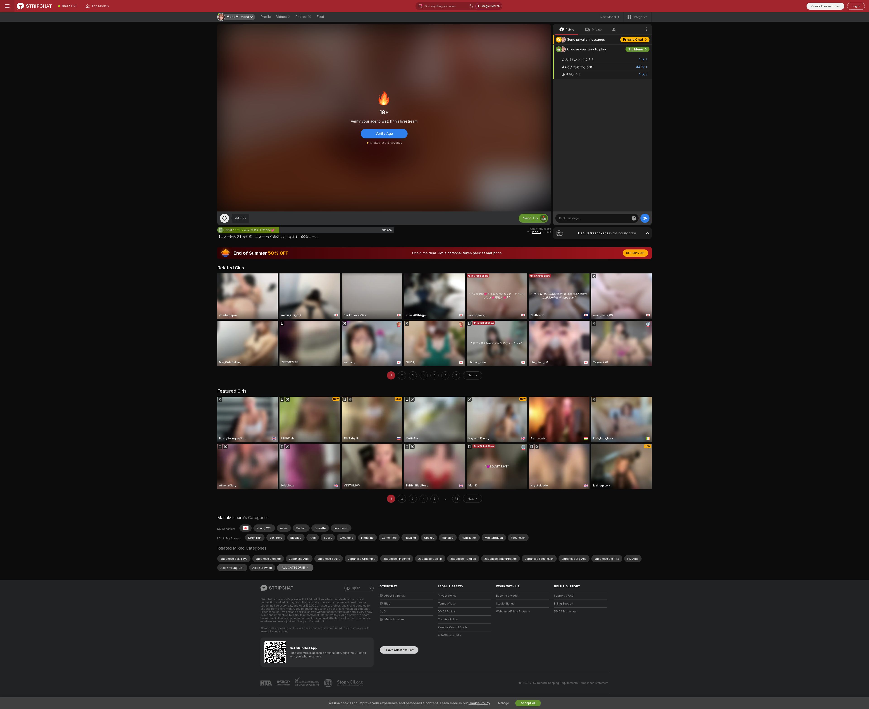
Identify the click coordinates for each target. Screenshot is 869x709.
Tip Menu (635, 49)
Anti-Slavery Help (449, 635)
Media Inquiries (394, 619)
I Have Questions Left (399, 650)
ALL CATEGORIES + (295, 567)
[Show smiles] (634, 218)
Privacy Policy (447, 595)
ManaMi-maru (230, 517)
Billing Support (563, 603)
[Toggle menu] (7, 6)
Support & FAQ (563, 595)
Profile (265, 17)
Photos (303, 17)
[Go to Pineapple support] (328, 683)
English (355, 588)
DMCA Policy (446, 611)
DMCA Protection (565, 611)
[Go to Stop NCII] (350, 683)
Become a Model (507, 595)
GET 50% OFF (635, 253)
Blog (387, 603)
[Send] (644, 218)
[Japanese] (245, 528)
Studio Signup (505, 603)
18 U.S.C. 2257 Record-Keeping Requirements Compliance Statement (563, 683)
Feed (320, 17)
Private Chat (633, 39)
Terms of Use (447, 603)
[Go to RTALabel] (266, 683)
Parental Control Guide (452, 627)
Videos (283, 17)
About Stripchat (394, 595)
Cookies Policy (448, 619)
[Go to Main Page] (34, 6)
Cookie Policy (479, 703)
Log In (856, 6)
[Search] (471, 6)
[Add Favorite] (224, 218)
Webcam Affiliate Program (513, 611)
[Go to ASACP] (283, 683)
